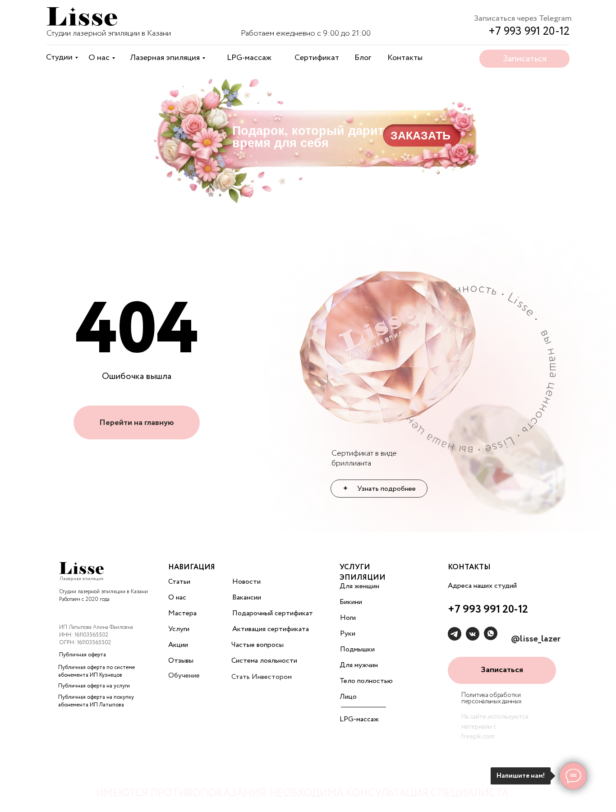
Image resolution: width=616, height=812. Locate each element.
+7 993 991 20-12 (529, 31)
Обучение (184, 675)
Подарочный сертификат (272, 613)
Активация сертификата (270, 629)
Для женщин (359, 586)
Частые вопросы (257, 645)
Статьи (179, 582)
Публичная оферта (82, 655)
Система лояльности (264, 660)
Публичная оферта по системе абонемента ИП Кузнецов (96, 671)
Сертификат (316, 58)
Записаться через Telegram (523, 18)
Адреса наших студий (482, 586)
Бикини (351, 602)
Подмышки (357, 649)
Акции (178, 645)
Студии (59, 57)
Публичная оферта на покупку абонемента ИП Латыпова (96, 701)
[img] (81, 18)
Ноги (348, 618)
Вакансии (246, 597)
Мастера (182, 613)
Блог (362, 58)
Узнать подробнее (386, 489)
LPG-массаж (249, 58)
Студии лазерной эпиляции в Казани (108, 33)
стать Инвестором (261, 677)
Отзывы (180, 660)
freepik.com (478, 736)
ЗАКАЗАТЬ (421, 135)
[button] (502, 670)
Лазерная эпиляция (165, 58)
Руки (347, 633)
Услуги (178, 629)
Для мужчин (359, 665)
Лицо (348, 697)
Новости (246, 582)
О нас (99, 58)
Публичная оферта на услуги (94, 686)
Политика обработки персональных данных (491, 698)
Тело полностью (366, 681)
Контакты (405, 58)
